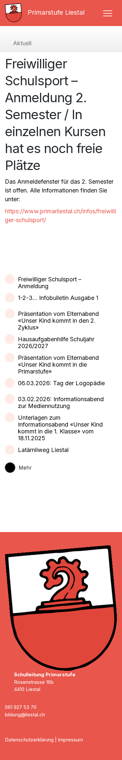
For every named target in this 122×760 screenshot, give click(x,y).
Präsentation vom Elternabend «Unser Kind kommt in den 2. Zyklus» (58, 320)
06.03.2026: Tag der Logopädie (61, 383)
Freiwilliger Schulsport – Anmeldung (49, 282)
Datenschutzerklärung (29, 740)
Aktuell (22, 43)
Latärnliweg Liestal (43, 449)
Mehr (25, 467)
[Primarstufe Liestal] (16, 12)
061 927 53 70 (20, 707)
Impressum (70, 740)
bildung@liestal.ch (25, 714)
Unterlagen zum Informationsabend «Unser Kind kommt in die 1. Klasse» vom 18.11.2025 (60, 428)
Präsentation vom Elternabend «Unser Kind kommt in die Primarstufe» (58, 364)
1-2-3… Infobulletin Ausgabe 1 (58, 297)
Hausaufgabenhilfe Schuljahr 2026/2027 (56, 342)
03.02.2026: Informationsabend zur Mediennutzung (61, 402)
